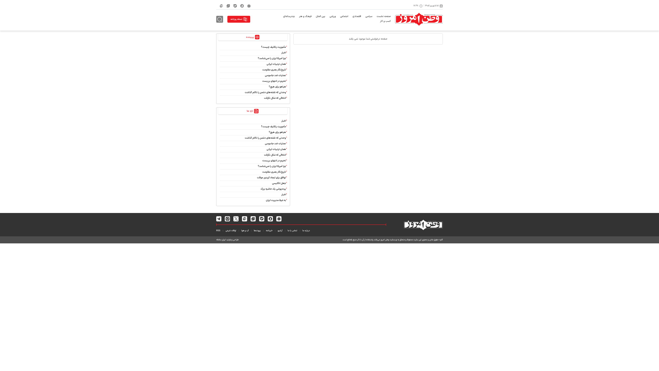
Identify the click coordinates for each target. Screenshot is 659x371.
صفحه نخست (384, 16)
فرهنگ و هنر (305, 16)
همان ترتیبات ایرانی (276, 64)
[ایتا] (221, 6)
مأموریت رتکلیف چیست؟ (273, 47)
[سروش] (242, 6)
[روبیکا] (249, 6)
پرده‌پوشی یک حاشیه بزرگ (273, 189)
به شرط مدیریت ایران (276, 200)
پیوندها (257, 230)
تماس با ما (292, 230)
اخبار (283, 53)
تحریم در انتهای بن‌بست (274, 81)
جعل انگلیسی (279, 183)
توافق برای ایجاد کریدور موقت (271, 177)
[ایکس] (236, 219)
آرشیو (280, 230)
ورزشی (333, 16)
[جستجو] (219, 19)
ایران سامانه (221, 239)
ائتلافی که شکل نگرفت (275, 98)
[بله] (235, 6)
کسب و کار (385, 21)
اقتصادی (356, 16)
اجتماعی (344, 16)
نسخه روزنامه (236, 19)
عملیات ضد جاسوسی (275, 75)
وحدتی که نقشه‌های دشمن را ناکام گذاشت (265, 92)
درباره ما (306, 230)
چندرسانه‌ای (289, 16)
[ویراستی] (228, 6)
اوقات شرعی (231, 230)
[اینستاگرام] (227, 219)
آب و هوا (245, 230)
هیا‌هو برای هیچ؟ (277, 87)
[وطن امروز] (419, 19)
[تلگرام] (219, 219)
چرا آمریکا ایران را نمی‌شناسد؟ (272, 58)
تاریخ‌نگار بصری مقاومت (274, 70)
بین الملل (320, 16)
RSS (218, 230)
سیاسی (368, 16)
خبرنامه (269, 230)
